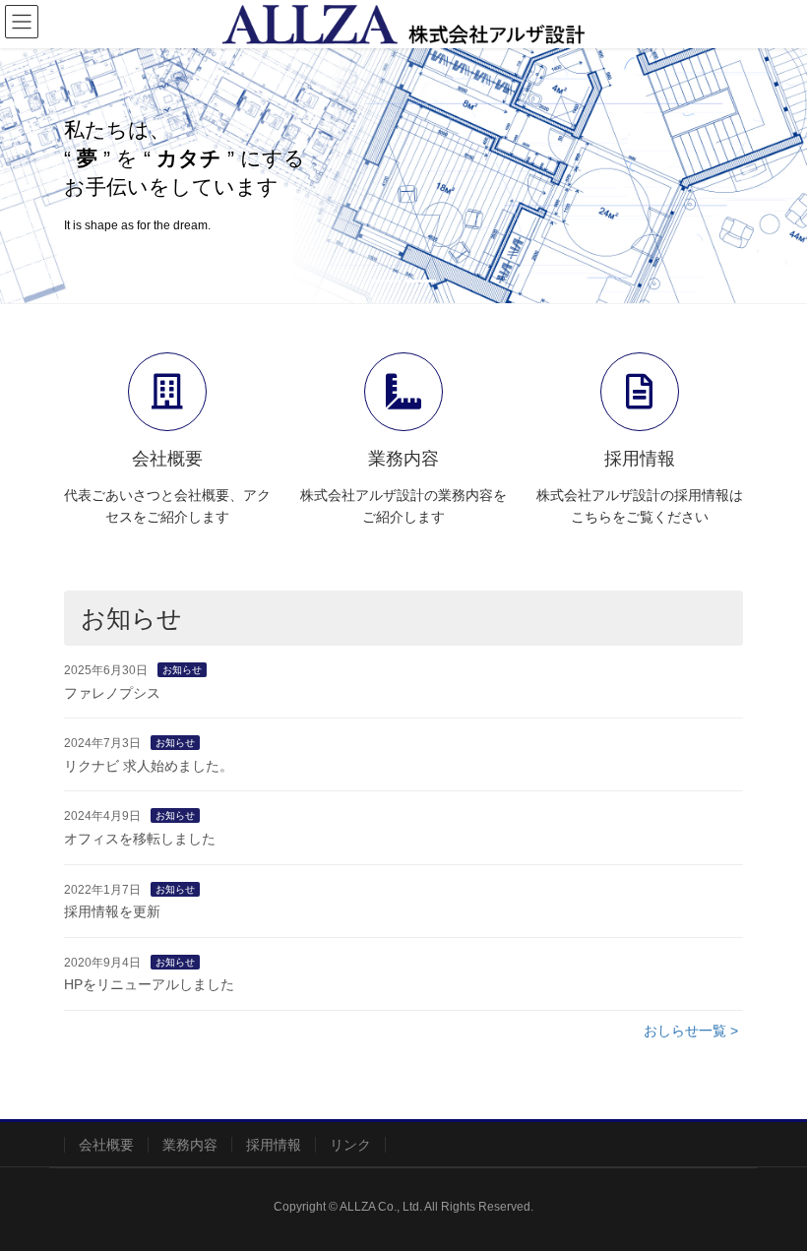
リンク (350, 1145)
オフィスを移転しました (140, 838)
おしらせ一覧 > (691, 1030)
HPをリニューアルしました (149, 984)
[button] (60, 175)
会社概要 (106, 1145)
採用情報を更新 (112, 911)
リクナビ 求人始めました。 (148, 766)
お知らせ (182, 669)
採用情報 (273, 1145)
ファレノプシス (112, 693)
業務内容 (189, 1145)
